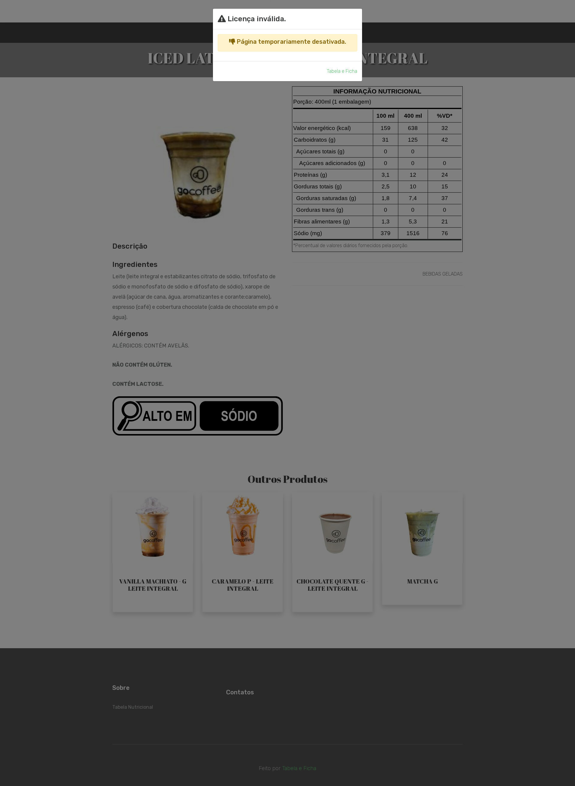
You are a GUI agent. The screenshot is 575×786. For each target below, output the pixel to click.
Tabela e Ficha (342, 71)
